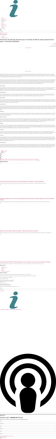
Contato (3, 22)
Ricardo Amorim (4, 18)
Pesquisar (1, 30)
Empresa (1, 428)
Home (2, 17)
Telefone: (1, 433)
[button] (28, 29)
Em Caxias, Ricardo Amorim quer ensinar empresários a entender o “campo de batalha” (22, 181)
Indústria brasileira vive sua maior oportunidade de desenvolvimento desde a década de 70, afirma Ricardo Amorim (27, 199)
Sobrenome (1, 423)
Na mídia (3, 21)
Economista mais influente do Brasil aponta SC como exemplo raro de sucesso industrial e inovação (25, 262)
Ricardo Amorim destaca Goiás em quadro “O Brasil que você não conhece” (19, 231)
